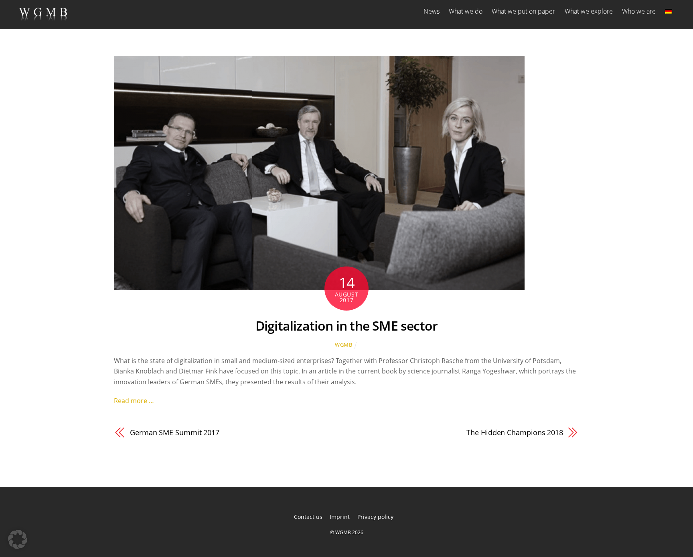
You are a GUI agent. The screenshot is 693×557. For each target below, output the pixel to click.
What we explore (589, 11)
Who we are (639, 11)
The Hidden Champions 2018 (514, 432)
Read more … (134, 400)
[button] (17, 539)
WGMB (344, 344)
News (432, 11)
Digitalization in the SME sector (346, 325)
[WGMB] (43, 17)
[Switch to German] (668, 11)
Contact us (308, 517)
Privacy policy (375, 517)
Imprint (340, 517)
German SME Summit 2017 (174, 432)
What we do (465, 11)
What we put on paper (523, 11)
